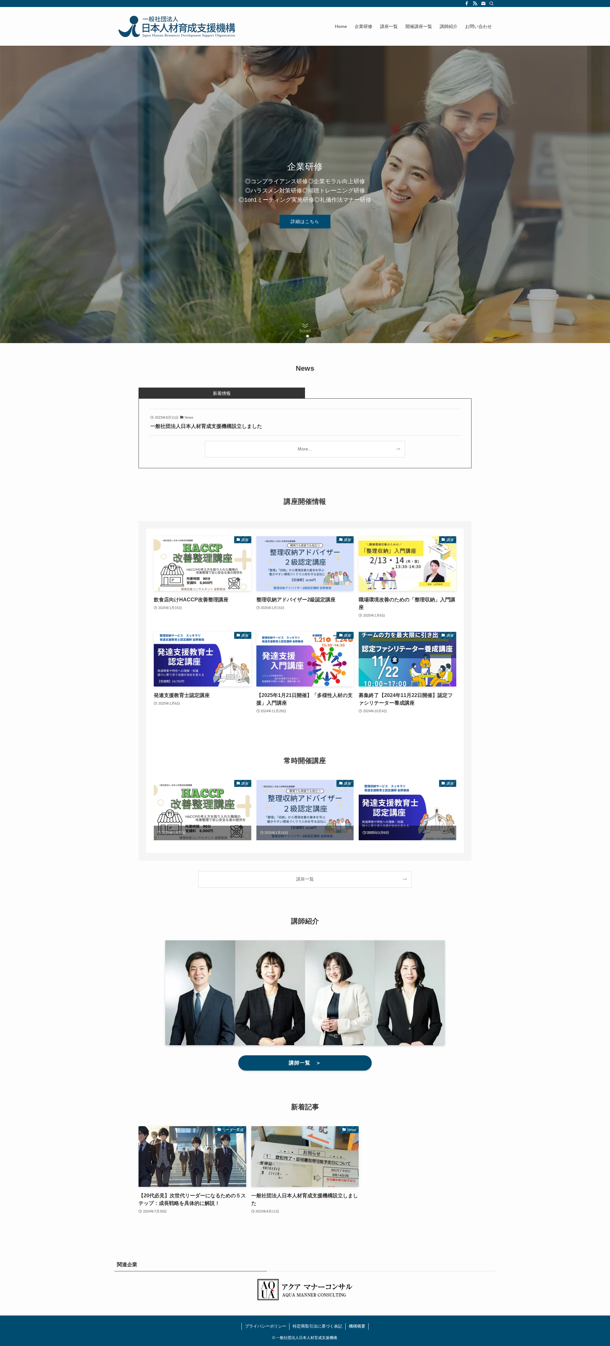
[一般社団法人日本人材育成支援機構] (177, 26)
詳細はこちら (305, 221)
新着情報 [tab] (222, 393)
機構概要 (357, 1326)
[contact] (483, 3)
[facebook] (467, 3)
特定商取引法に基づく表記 (317, 1326)
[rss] (475, 3)
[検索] (491, 3)
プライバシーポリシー (265, 1326)
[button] (302, 336)
